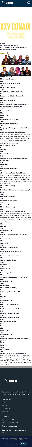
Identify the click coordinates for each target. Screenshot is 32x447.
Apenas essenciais (12, 444)
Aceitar (23, 444)
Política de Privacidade (20, 440)
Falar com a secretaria (9, 426)
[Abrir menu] (29, 3)
